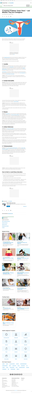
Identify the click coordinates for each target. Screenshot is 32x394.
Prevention (3, 227)
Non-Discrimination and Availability (15, 386)
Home (2, 379)
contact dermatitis (16, 101)
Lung (26, 365)
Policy (14, 54)
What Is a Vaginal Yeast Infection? (6, 221)
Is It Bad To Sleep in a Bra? (6, 288)
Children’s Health (16, 337)
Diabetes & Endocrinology (4, 365)
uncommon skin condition (10, 128)
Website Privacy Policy (14, 384)
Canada (6, 0)
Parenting (7, 367)
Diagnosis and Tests (4, 224)
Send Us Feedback (13, 379)
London (10, 0)
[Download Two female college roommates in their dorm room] (23, 282)
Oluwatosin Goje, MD (7, 57)
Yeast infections (4, 71)
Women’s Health (10, 9)
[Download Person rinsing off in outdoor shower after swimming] (23, 302)
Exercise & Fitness (26, 337)
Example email (24, 206)
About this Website (14, 380)
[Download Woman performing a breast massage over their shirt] (23, 267)
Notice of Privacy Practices (14, 385)
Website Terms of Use (14, 383)
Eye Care (18, 365)
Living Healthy (7, 9)
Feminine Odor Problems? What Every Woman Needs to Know (8, 273)
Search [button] (28, 5)
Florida (8, 0)
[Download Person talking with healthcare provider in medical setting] (23, 236)
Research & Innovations (4, 383)
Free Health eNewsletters (4, 385)
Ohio (14, 0)
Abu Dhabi (4, 0)
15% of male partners (22, 72)
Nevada (12, 0)
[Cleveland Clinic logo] (3, 2)
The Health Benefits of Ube (6, 308)
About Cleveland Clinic (4, 380)
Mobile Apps (22, 379)
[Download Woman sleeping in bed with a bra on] (9, 282)
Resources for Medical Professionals (6, 386)
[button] (31, 2)
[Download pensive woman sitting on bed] (9, 267)
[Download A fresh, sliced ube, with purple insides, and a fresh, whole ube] (9, 302)
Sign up (8, 206)
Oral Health (3, 367)
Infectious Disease (23, 365)
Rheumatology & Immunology (22, 367)
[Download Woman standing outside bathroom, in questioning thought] (9, 236)
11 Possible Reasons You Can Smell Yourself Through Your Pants (8, 243)
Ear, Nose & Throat (14, 365)
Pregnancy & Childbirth (12, 367)
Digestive (10, 365)
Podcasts (22, 380)
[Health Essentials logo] (11, 2)
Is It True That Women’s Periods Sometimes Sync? (21, 289)
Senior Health (27, 367)
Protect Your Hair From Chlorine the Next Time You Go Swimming (23, 308)
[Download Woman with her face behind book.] (9, 252)
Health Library (3, 384)
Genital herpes (8, 113)
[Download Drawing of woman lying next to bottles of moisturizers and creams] (23, 252)
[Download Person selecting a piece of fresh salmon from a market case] (9, 317)
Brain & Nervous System (6, 337)
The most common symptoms (15, 114)
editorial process (10, 213)
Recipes (16, 367)
